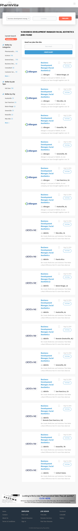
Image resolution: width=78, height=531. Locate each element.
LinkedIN (62, 515)
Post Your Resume (46, 521)
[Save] (59, 63)
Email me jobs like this (33, 42)
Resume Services (46, 518)
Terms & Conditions (8, 521)
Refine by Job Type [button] (8, 83)
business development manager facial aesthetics (11, 39)
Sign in (24, 521)
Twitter (62, 518)
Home (4, 511)
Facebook (63, 511)
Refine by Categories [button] (7, 46)
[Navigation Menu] (74, 3)
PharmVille (46, 528)
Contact (4, 515)
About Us (5, 518)
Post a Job (25, 515)
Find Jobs (65, 18)
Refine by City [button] (9, 94)
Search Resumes (27, 518)
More (6, 76)
